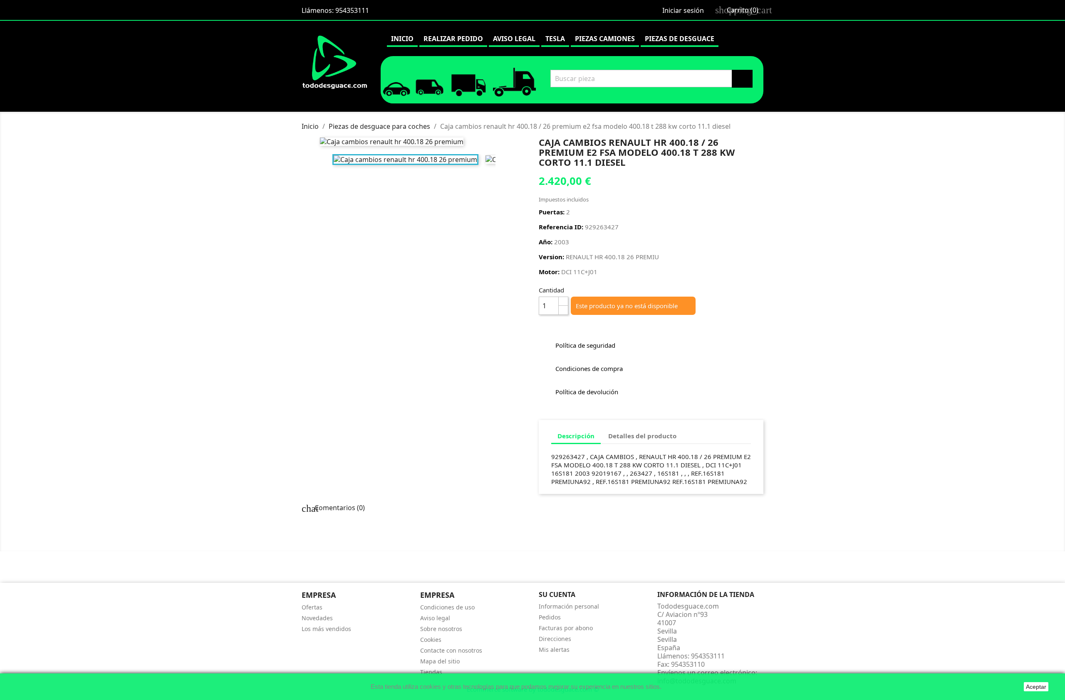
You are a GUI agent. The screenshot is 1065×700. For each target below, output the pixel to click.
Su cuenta (557, 594)
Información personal (569, 606)
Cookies (430, 640)
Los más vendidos (326, 629)
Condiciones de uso (447, 607)
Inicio (402, 38)
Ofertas (312, 607)
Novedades (317, 618)
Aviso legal (514, 38)
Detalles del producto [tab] (642, 436)
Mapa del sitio (440, 661)
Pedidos (550, 617)
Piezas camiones (605, 38)
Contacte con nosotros (451, 650)
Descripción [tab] (575, 436)
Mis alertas (554, 649)
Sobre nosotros (441, 629)
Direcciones (555, 639)
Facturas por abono (566, 628)
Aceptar (1036, 686)
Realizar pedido (453, 38)
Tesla (555, 38)
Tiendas (431, 672)
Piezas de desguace (679, 38)
